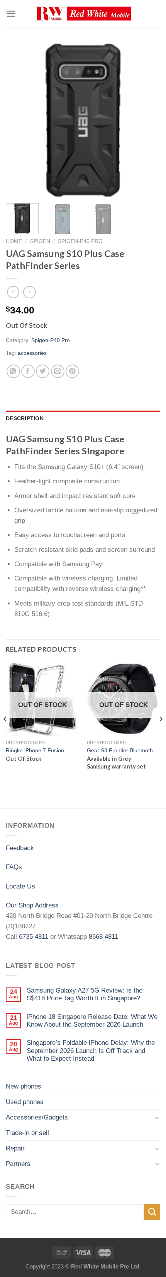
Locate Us (20, 886)
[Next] (147, 119)
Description (25, 418)
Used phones (25, 1102)
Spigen (40, 241)
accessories (32, 353)
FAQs (14, 867)
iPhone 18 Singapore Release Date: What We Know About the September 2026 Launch (92, 1020)
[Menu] (11, 14)
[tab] (83, 419)
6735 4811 (33, 936)
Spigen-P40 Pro (80, 241)
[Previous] (18, 119)
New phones (23, 1086)
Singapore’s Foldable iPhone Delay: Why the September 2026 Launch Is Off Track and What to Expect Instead (91, 1050)
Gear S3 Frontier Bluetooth (120, 750)
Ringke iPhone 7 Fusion (35, 750)
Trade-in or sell (27, 1133)
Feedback (20, 848)
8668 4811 (103, 936)
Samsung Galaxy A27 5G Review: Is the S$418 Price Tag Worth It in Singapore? (84, 994)
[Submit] (152, 1212)
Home (14, 241)
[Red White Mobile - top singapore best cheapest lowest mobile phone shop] (83, 14)
